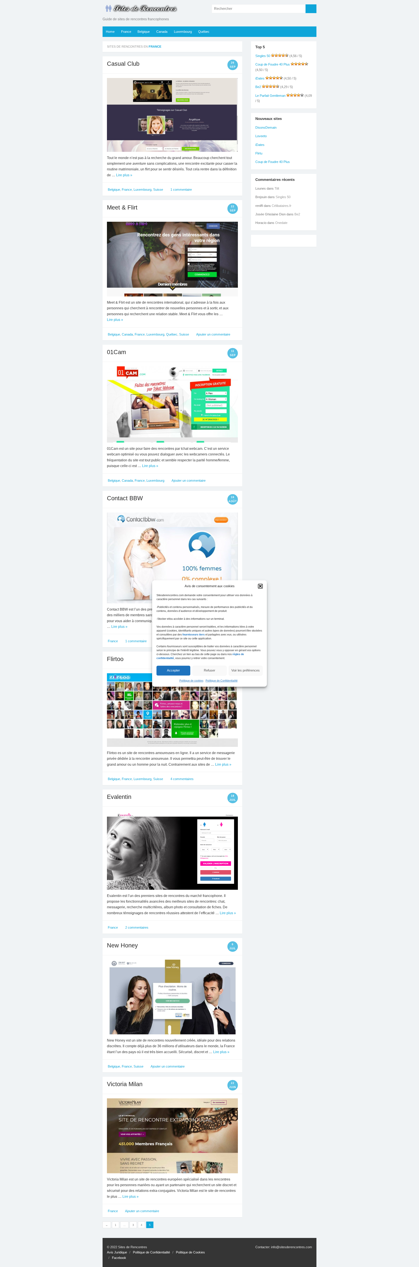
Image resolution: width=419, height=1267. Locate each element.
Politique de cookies (191, 680)
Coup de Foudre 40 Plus (272, 64)
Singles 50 (262, 56)
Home (110, 31)
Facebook (119, 1258)
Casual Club (123, 63)
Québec (204, 31)
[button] (260, 586)
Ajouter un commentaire (213, 334)
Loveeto (261, 136)
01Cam (116, 352)
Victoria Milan (125, 1084)
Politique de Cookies (190, 1252)
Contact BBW (125, 498)
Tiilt (277, 188)
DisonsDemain (265, 127)
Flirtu (258, 153)
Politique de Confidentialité (222, 680)
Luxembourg (183, 31)
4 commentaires (182, 779)
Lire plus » (124, 175)
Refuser (209, 670)
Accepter (173, 670)
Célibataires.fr (281, 206)
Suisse (158, 189)
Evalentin (119, 796)
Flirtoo (115, 659)
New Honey (122, 945)
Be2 (258, 87)
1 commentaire (181, 189)
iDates (259, 78)
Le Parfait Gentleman (270, 95)
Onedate (281, 223)
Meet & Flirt (122, 207)
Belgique (143, 31)
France (126, 31)
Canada (161, 31)
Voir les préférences (245, 670)
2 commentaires (136, 927)
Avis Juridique (117, 1252)
